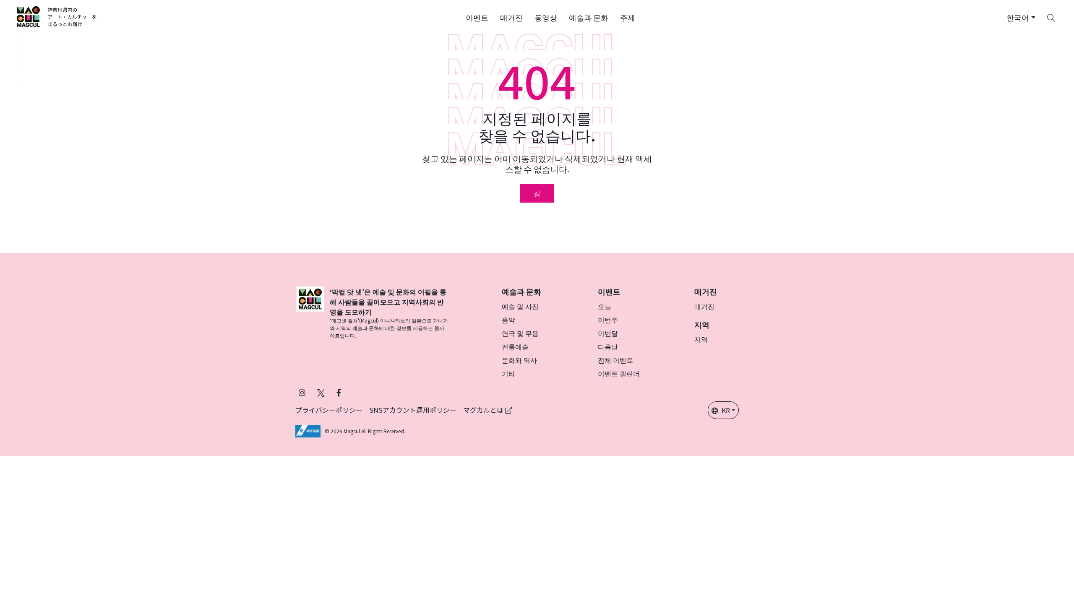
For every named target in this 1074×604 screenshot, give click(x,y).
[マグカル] (310, 312)
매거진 (704, 306)
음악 (508, 320)
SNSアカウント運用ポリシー (412, 410)
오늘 (604, 306)
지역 (701, 339)
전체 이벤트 (615, 360)
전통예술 (515, 346)
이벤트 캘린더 (619, 373)
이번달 (608, 333)
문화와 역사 (519, 360)
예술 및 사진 (520, 306)
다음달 (608, 346)
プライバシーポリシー (328, 410)
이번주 (608, 320)
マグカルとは (484, 410)
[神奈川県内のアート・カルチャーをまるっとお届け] (56, 16)
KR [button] (726, 410)
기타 (508, 373)
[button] (477, 17)
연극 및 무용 (520, 333)
